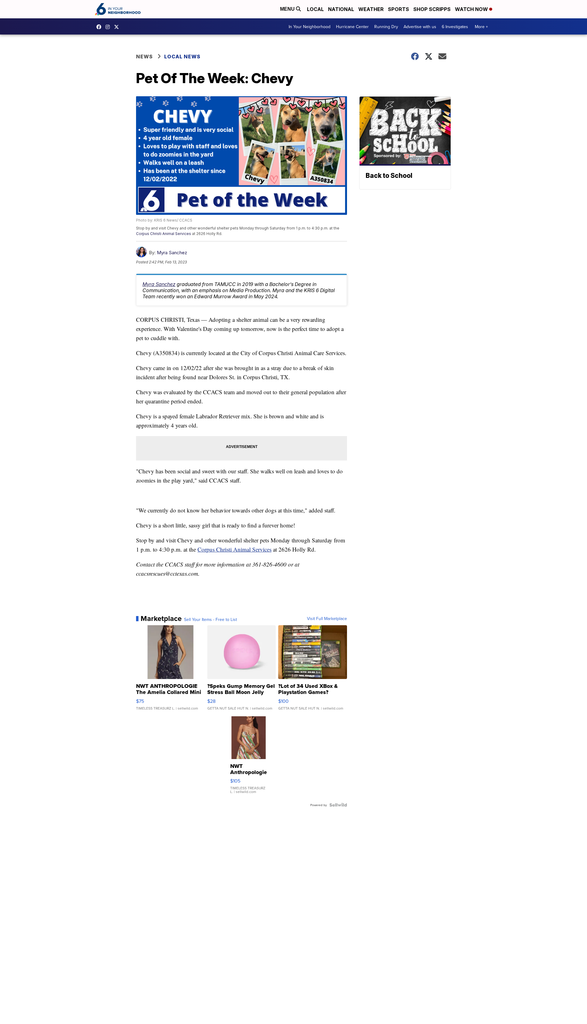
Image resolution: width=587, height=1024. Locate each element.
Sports (398, 9)
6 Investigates (455, 27)
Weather (371, 9)
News (144, 56)
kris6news (109, 26)
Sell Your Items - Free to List (210, 619)
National (341, 9)
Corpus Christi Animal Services (163, 233)
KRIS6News (100, 26)
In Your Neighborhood (309, 27)
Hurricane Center (352, 27)
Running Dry (386, 27)
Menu (288, 9)
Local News (182, 56)
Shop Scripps (432, 9)
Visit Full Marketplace (327, 618)
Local (315, 9)
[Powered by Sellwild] (338, 805)
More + (481, 27)
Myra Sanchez (172, 252)
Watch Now (472, 9)
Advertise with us (420, 27)
